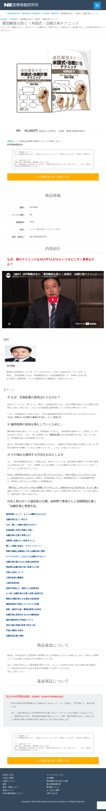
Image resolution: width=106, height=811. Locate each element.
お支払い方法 (8, 775)
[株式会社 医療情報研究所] (21, 6)
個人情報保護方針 (54, 784)
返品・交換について (11, 787)
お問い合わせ (52, 793)
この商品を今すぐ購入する (53, 176)
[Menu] (97, 5)
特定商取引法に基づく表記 (57, 781)
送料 (4, 784)
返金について (8, 790)
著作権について (53, 787)
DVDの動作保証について (13, 793)
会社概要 (50, 778)
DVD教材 (3, 19)
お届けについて (9, 781)
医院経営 (13, 19)
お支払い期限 (8, 778)
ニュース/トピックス (55, 775)
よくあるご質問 (53, 790)
